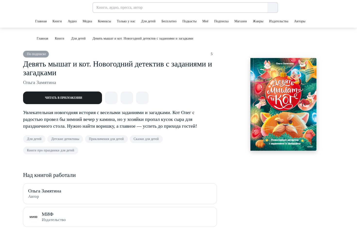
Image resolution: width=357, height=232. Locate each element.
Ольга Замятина (39, 82)
